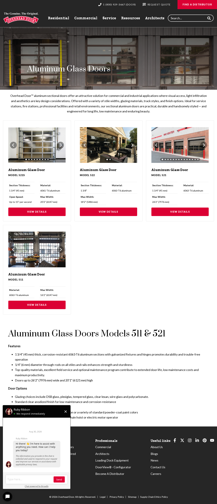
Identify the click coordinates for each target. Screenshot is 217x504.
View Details (37, 211)
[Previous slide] (13, 145)
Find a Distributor (197, 4)
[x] (182, 441)
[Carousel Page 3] (31, 159)
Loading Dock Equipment (112, 460)
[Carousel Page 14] (197, 159)
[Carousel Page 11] (189, 159)
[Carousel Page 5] (37, 159)
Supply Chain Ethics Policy (154, 496)
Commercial (85, 18)
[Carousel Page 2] (28, 159)
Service (109, 18)
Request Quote (159, 4)
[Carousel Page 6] (39, 159)
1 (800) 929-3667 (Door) (119, 4)
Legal (102, 496)
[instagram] (190, 441)
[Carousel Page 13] (195, 159)
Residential (58, 18)
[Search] (209, 18)
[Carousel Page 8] (45, 159)
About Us (157, 447)
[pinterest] (205, 441)
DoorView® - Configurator (113, 467)
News (154, 460)
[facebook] (175, 441)
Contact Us (158, 467)
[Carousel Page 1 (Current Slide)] (26, 159)
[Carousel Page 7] (42, 159)
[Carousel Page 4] (34, 159)
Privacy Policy (117, 496)
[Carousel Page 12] (192, 159)
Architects (154, 18)
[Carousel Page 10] (187, 159)
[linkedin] (197, 441)
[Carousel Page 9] (47, 159)
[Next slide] (60, 145)
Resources (130, 18)
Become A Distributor (109, 474)
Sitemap (132, 496)
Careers (156, 474)
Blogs (154, 454)
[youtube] (212, 441)
